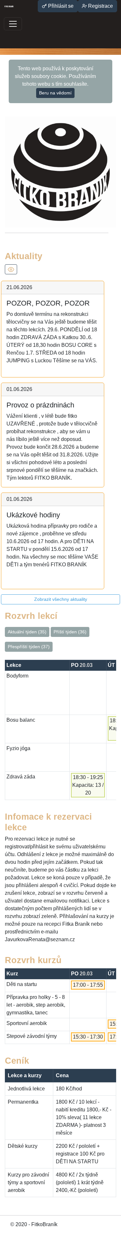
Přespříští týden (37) (29, 646)
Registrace (100, 6)
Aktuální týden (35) (27, 631)
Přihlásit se (60, 6)
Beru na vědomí (55, 92)
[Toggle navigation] (13, 23)
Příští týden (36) (70, 631)
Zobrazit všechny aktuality (60, 599)
